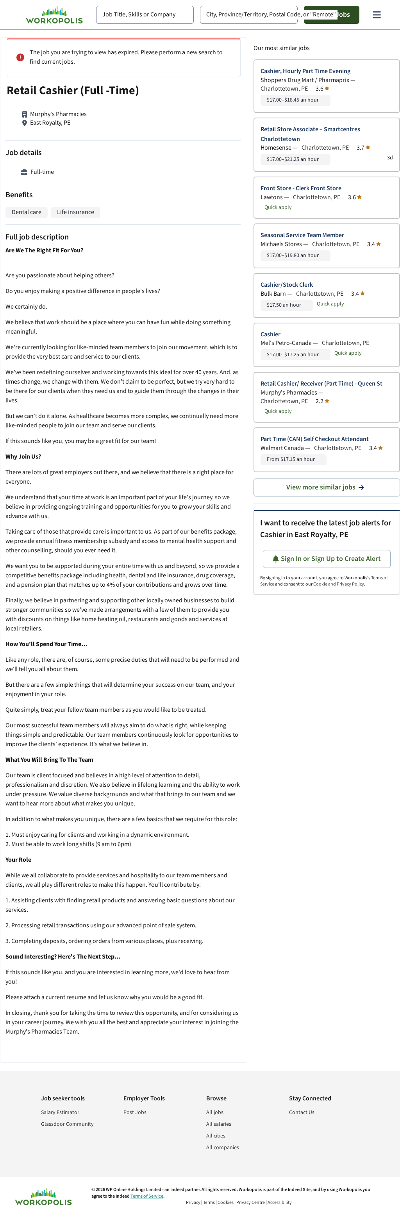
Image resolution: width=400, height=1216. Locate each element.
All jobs (214, 1112)
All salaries (218, 1124)
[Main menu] (376, 15)
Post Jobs (134, 1112)
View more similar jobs (320, 487)
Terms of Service (146, 1196)
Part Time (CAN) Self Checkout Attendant (315, 439)
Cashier (270, 334)
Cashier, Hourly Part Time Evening (305, 71)
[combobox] (145, 15)
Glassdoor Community (67, 1124)
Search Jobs (331, 14)
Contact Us (301, 1112)
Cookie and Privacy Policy (338, 584)
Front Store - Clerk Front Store (301, 188)
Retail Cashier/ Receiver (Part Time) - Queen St (321, 384)
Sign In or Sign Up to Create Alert (331, 558)
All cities (215, 1135)
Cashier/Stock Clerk (287, 285)
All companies (222, 1147)
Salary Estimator (60, 1112)
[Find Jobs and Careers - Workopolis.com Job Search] (54, 14)
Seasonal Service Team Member (302, 235)
